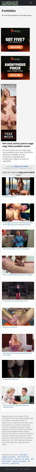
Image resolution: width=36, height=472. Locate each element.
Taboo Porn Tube (23, 457)
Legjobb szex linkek (8, 457)
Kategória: (10, 166)
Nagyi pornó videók (21, 166)
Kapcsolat (8, 469)
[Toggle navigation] (30, 3)
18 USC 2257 (15, 469)
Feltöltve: (7, 168)
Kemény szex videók (22, 459)
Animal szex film (7, 459)
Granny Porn (15, 463)
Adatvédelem (27, 469)
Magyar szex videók (19, 461)
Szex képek (23, 455)
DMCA (21, 469)
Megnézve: (23, 168)
